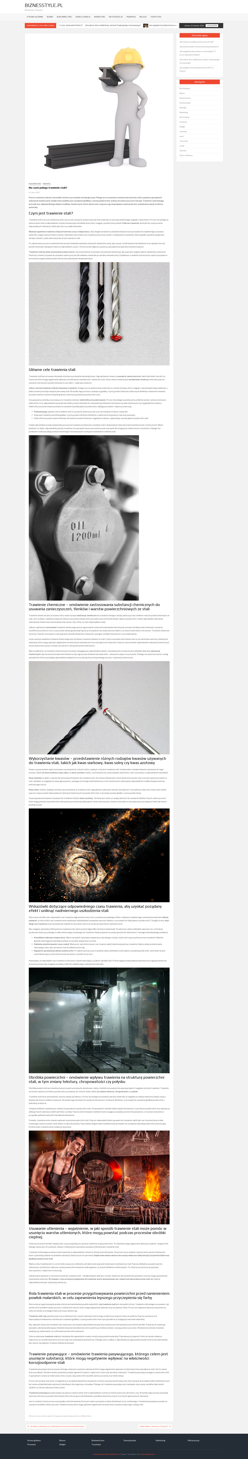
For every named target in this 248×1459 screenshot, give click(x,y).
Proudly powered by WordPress (106, 1454)
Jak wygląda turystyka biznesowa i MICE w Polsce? (82, 25)
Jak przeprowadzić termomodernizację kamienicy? (199, 46)
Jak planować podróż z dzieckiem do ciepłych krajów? (135, 25)
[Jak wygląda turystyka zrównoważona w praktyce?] (163, 25)
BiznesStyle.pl (44, 5)
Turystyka (155, 17)
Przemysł (131, 17)
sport (182, 136)
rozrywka (183, 131)
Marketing (99, 17)
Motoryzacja (116, 17)
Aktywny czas (34, 1416)
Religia (143, 17)
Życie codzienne (186, 155)
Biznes (50, 17)
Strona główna (35, 17)
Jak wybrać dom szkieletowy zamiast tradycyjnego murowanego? (200, 61)
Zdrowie (183, 150)
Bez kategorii (185, 88)
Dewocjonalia (83, 17)
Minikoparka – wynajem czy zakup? (154, 1426)
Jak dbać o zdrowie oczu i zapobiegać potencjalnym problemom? (57, 1426)
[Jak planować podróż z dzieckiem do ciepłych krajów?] (109, 25)
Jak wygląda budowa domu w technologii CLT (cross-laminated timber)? (198, 53)
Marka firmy (86, 1416)
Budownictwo (64, 17)
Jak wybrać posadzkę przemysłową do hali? (197, 42)
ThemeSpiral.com (147, 1454)
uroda (182, 146)
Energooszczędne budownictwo (67, 1416)
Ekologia (183, 107)
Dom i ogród (47, 1416)
